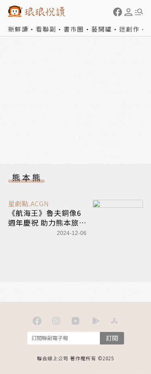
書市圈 (74, 29)
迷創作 (129, 29)
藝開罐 (101, 29)
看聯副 (46, 29)
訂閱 (112, 338)
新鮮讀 (18, 29)
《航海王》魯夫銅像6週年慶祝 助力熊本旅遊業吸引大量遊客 (47, 222)
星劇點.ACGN (28, 203)
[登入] (128, 12)
